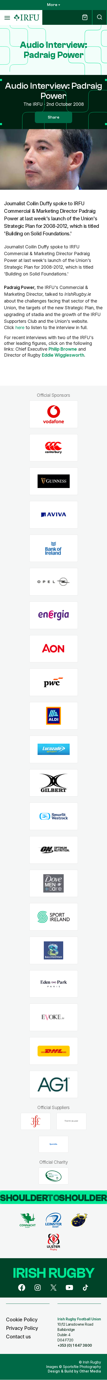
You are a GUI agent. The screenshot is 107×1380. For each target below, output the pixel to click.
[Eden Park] (54, 984)
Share (53, 117)
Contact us (18, 1337)
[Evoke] (54, 1017)
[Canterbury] (54, 448)
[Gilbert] (54, 783)
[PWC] (54, 682)
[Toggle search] (99, 17)
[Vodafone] (54, 414)
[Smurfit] (54, 816)
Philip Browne (63, 349)
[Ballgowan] (54, 950)
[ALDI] (54, 716)
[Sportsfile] (53, 1144)
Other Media (90, 1371)
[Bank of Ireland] (54, 548)
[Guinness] (54, 481)
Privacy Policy (22, 1328)
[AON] (54, 649)
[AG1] (54, 1084)
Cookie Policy (22, 1320)
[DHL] (54, 1051)
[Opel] (54, 582)
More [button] (52, 5)
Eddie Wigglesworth (63, 355)
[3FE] (35, 1121)
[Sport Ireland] (54, 917)
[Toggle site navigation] (7, 17)
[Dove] (54, 883)
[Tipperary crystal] (71, 1121)
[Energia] (54, 615)
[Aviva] (54, 515)
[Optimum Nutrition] (54, 850)
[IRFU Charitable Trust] (53, 1176)
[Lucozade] (54, 749)
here (19, 327)
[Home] (26, 18)
